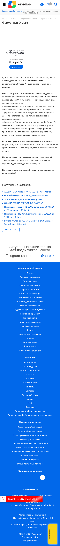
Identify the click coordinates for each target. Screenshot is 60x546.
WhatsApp (36, 477)
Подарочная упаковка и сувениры (30, 310)
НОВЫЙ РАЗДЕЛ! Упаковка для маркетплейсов (26, 195)
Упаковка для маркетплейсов (30, 301)
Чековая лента (30, 342)
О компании (30, 362)
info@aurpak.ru (45, 496)
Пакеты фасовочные (30, 439)
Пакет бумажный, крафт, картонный (30, 435)
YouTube (29, 477)
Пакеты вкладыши (30, 460)
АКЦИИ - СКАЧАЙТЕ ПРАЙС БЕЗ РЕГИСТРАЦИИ (27, 192)
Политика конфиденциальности (30, 411)
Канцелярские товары (30, 285)
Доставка (30, 391)
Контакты (30, 387)
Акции (30, 399)
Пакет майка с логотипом (30, 431)
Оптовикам (30, 378)
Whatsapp (53, 534)
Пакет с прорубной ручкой (30, 427)
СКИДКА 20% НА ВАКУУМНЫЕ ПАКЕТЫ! (23, 203)
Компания (30, 357)
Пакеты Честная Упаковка (30, 297)
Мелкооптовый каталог (30, 268)
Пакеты (30, 273)
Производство (30, 366)
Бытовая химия (30, 281)
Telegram (22, 477)
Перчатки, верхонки (30, 289)
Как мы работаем (30, 395)
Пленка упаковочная (30, 305)
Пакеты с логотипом (30, 370)
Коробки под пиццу (30, 326)
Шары (30, 330)
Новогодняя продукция (30, 350)
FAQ (30, 403)
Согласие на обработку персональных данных (30, 415)
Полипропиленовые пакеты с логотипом (30, 451)
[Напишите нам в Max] (53, 528)
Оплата (30, 374)
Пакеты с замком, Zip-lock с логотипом (30, 443)
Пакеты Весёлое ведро (30, 293)
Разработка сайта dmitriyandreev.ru (30, 539)
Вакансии (30, 407)
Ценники (30, 338)
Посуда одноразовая (30, 314)
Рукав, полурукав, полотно (30, 464)
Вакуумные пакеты (30, 455)
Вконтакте (16, 477)
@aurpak (46, 256)
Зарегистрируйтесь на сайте (13, 11)
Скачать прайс (30, 383)
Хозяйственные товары (30, 334)
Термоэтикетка (30, 318)
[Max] (42, 477)
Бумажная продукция (30, 277)
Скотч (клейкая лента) (30, 322)
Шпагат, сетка (30, 346)
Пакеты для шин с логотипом (30, 447)
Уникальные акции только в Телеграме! (23, 199)
